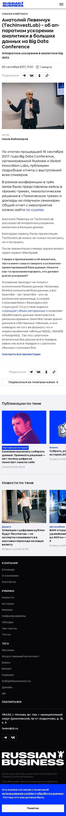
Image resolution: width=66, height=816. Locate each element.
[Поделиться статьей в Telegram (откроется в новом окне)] (24, 75)
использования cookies (18, 793)
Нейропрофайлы (14, 616)
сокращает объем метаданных (23, 311)
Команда (8, 569)
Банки (6, 662)
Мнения (7, 610)
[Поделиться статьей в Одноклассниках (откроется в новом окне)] (39, 75)
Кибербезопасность (16, 681)
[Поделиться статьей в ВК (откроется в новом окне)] (32, 75)
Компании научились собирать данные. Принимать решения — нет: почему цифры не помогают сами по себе (23, 457)
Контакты (9, 582)
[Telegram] (5, 737)
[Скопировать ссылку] (47, 75)
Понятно (33, 808)
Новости (8, 597)
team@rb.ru (10, 728)
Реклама (8, 650)
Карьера (8, 675)
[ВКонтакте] (13, 737)
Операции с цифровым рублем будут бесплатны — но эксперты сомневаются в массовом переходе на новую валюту (23, 537)
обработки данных (50, 793)
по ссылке (35, 210)
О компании (10, 575)
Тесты (6, 634)
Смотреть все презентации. (21, 354)
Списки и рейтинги (15, 14)
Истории (8, 604)
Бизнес (7, 668)
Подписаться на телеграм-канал (32, 382)
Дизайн (7, 687)
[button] (61, 4)
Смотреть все (11, 701)
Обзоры (7, 622)
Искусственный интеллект (20, 656)
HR (4, 693)
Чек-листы (9, 628)
